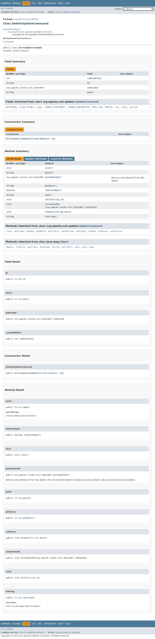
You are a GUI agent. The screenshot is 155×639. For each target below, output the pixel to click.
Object (64, 241)
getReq (30, 231)
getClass (32, 247)
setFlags (81, 231)
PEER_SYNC (97, 107)
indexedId (92, 87)
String (10, 83)
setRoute (103, 231)
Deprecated (50, 3)
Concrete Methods (62, 159)
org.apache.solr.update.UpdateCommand (30, 32)
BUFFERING (11, 107)
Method (40, 12)
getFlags (19, 231)
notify (55, 247)
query (90, 92)
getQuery (50, 185)
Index (60, 3)
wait (77, 247)
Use (34, 3)
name (47, 195)
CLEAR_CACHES (26, 107)
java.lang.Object (11, 29)
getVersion (68, 231)
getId (48, 172)
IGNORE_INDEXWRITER (78, 107)
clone (9, 231)
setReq (92, 231)
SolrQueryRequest (39, 138)
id (88, 83)
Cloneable (8, 42)
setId (48, 199)
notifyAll (67, 247)
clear (48, 168)
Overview (6, 3)
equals (9, 247)
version (133, 107)
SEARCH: (118, 9)
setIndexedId (52, 204)
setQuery (50, 212)
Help (67, 3)
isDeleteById (52, 190)
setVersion (116, 231)
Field (22, 12)
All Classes (7, 8)
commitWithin (94, 78)
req (117, 107)
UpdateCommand (20, 50)
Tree (39, 3)
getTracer (53, 231)
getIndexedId (52, 177)
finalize (20, 247)
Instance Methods (35, 159)
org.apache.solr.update (25, 19)
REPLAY (108, 107)
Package (16, 3)
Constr (31, 12)
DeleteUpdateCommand (17, 138)
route (124, 107)
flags (39, 107)
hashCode (44, 247)
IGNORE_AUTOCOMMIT (55, 107)
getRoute (41, 231)
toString (50, 216)
